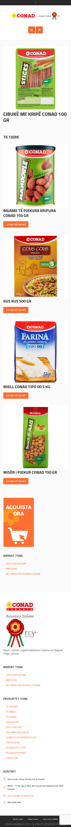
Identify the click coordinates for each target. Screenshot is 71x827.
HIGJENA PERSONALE (16, 752)
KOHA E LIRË (12, 758)
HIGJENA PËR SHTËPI (16, 747)
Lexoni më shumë (15, 224)
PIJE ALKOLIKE (12, 722)
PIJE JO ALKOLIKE (14, 727)
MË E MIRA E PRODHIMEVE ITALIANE (23, 574)
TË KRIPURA (12, 706)
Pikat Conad (33, 819)
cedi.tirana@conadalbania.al (20, 795)
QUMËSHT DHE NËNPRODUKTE (21, 737)
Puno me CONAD (50, 819)
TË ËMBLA (11, 711)
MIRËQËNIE (11, 568)
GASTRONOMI (13, 742)
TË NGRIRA (11, 717)
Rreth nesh (18, 819)
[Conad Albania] (35, 16)
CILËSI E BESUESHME (16, 563)
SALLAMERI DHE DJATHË (17, 732)
